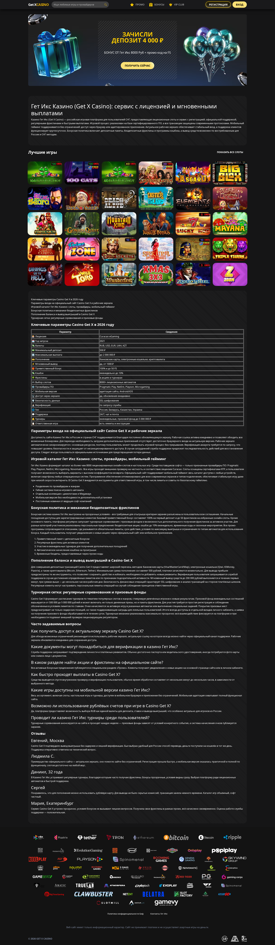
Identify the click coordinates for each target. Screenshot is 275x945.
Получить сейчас (137, 65)
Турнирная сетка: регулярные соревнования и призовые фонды (67, 318)
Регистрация (218, 4)
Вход (239, 4)
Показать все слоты (230, 152)
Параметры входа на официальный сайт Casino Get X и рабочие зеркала (72, 303)
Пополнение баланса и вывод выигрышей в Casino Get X (63, 314)
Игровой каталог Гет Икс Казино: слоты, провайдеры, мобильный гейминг (73, 306)
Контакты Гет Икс (159, 913)
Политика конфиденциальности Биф (125, 913)
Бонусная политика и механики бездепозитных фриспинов (64, 310)
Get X (38, 4)
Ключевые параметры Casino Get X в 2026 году (57, 299)
